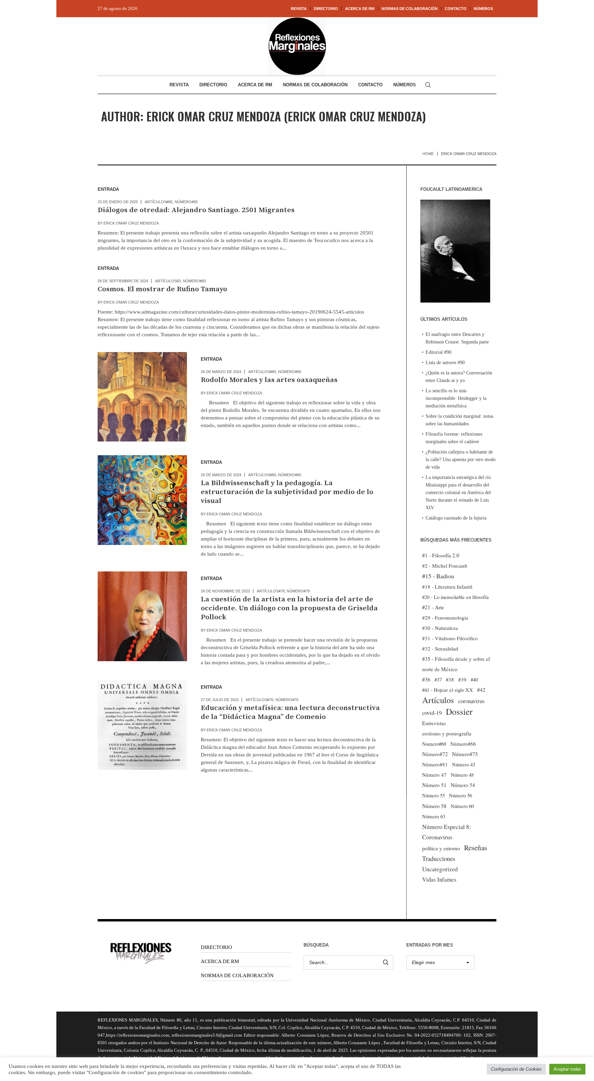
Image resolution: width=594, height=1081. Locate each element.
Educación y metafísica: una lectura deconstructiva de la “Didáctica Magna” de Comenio (290, 712)
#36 (426, 679)
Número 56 (460, 795)
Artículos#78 (271, 591)
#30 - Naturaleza (440, 627)
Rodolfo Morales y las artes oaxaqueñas (269, 379)
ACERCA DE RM (220, 961)
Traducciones (438, 858)
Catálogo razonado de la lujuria (456, 518)
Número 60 (462, 805)
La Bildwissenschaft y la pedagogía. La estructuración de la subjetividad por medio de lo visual (287, 492)
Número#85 (186, 202)
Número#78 (298, 591)
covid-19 (432, 713)
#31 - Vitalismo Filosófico (450, 638)
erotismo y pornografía (446, 733)
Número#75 (465, 754)
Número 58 (434, 805)
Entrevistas (434, 723)
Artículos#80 (262, 372)
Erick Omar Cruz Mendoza (131, 223)
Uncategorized (440, 869)
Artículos (438, 700)
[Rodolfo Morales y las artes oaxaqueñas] (142, 396)
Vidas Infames (439, 879)
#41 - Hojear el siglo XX (447, 689)
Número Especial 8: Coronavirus (446, 831)
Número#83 (194, 281)
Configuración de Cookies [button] (516, 1069)
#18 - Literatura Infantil (447, 586)
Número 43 (463, 764)
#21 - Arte (433, 607)
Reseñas (475, 847)
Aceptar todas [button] (567, 1069)
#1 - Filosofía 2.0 (440, 555)
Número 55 (433, 795)
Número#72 (435, 754)
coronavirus (471, 701)
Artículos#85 (159, 202)
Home (428, 154)
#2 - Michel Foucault (444, 565)
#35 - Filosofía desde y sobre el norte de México (456, 664)
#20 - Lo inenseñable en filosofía (455, 596)
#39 (462, 679)
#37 (438, 679)
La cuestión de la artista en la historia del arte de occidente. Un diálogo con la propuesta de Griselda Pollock (289, 608)
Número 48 (462, 774)
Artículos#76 (259, 700)
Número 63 (433, 816)
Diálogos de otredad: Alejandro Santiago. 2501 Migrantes (196, 210)
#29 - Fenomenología (445, 617)
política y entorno (441, 848)
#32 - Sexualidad (440, 648)
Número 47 (434, 774)
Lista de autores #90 (445, 362)
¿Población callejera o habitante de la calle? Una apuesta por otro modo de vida (461, 459)
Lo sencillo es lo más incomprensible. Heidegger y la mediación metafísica (456, 398)
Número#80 (289, 372)
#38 (450, 679)
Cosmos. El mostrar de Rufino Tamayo (162, 289)
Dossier (459, 711)
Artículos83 (168, 281)
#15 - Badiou (438, 576)
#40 (474, 679)
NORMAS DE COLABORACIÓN (237, 975)
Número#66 (463, 743)
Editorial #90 (438, 352)
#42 (481, 689)
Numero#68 (434, 743)
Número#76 (286, 700)
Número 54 (463, 785)
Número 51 (434, 784)
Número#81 (435, 764)
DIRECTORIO (216, 947)
